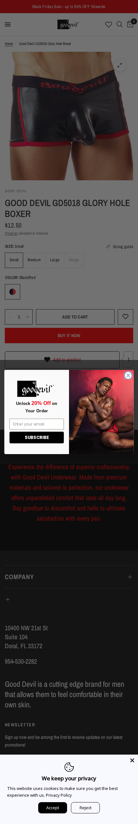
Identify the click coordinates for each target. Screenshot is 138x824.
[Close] (132, 760)
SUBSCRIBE (37, 437)
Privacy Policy (59, 795)
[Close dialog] (128, 375)
